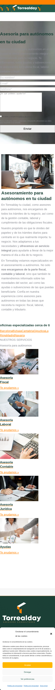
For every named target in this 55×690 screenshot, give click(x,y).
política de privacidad (26, 116)
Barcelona (6, 330)
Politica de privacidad (14, 686)
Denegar (27, 672)
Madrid (10, 335)
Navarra (20, 335)
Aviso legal (44, 686)
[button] (51, 634)
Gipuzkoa (39, 330)
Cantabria (28, 330)
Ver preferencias (27, 679)
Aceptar (27, 665)
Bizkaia (17, 330)
